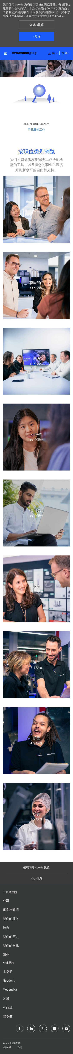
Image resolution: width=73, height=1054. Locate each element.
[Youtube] (66, 1028)
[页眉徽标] (24, 53)
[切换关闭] (5, 53)
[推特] (43, 1028)
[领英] (31, 1028)
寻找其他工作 (36, 129)
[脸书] (19, 1028)
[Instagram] (54, 1028)
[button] (49, 53)
